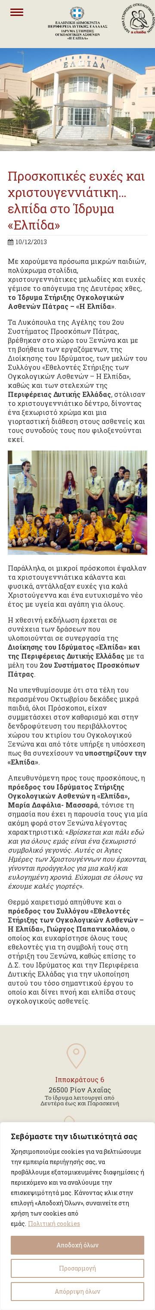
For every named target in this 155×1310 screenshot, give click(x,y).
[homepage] (138, 43)
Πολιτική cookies (54, 1223)
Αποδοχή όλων (77, 1245)
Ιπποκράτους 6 (79, 1079)
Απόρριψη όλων (77, 1291)
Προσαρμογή (77, 1268)
